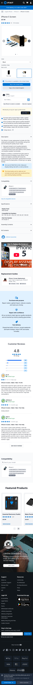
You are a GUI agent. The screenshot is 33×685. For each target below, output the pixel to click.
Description (4, 137)
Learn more (11, 565)
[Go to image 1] (15, 54)
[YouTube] (17, 650)
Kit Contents (5, 230)
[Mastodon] (20, 650)
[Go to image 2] (17, 54)
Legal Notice (4, 601)
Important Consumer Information (7, 617)
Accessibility (4, 598)
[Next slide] (18, 528)
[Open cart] (27, 2)
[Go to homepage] (9, 2)
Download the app (23, 595)
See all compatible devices (8, 199)
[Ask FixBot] (28, 99)
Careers (3, 587)
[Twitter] (10, 650)
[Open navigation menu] (2, 2)
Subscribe (27, 634)
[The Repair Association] (29, 650)
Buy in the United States (16, 84)
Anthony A (9, 400)
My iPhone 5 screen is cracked (12, 104)
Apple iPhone (8, 11)
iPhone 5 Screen (25, 11)
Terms (3, 606)
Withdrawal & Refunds (7, 608)
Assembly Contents (7, 224)
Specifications (5, 204)
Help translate (15, 645)
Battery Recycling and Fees (8, 620)
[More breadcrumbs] (2, 12)
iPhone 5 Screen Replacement (17, 278)
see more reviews (16, 446)
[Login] (30, 2)
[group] (4, 41)
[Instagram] (13, 650)
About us (3, 580)
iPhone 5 (16, 11)
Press (18, 587)
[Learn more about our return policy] (13, 130)
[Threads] (26, 650)
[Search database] (24, 2)
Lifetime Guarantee (6, 611)
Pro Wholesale (21, 582)
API (2, 590)
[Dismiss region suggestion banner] (31, 675)
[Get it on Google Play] (23, 604)
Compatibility (5, 181)
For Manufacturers (22, 585)
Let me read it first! (8, 637)
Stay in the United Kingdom (16, 88)
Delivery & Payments (6, 614)
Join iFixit (25, 113)
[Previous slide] (14, 528)
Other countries (24, 682)
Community (20, 580)
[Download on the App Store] (23, 599)
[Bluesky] (23, 650)
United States (7, 682)
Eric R (7, 375)
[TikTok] (4, 650)
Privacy (3, 603)
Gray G (7, 416)
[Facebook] (7, 650)
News (18, 590)
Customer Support (6, 582)
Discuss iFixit (4, 585)
